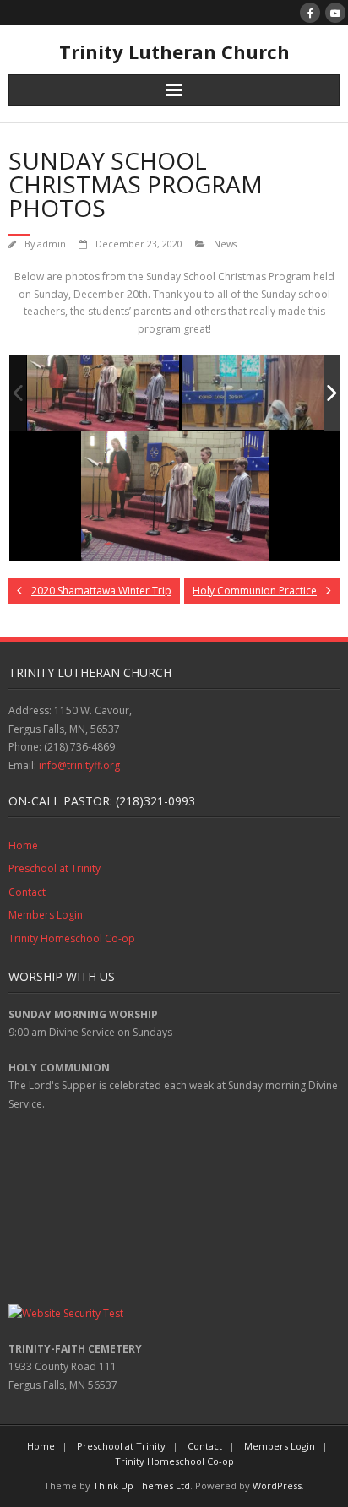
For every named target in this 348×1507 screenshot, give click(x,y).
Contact (27, 892)
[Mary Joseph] (258, 393)
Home (23, 845)
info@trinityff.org (79, 765)
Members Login (45, 915)
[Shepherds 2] (103, 392)
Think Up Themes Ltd (141, 1485)
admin (51, 243)
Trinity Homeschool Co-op (71, 938)
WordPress (277, 1485)
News (225, 243)
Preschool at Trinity (54, 868)
